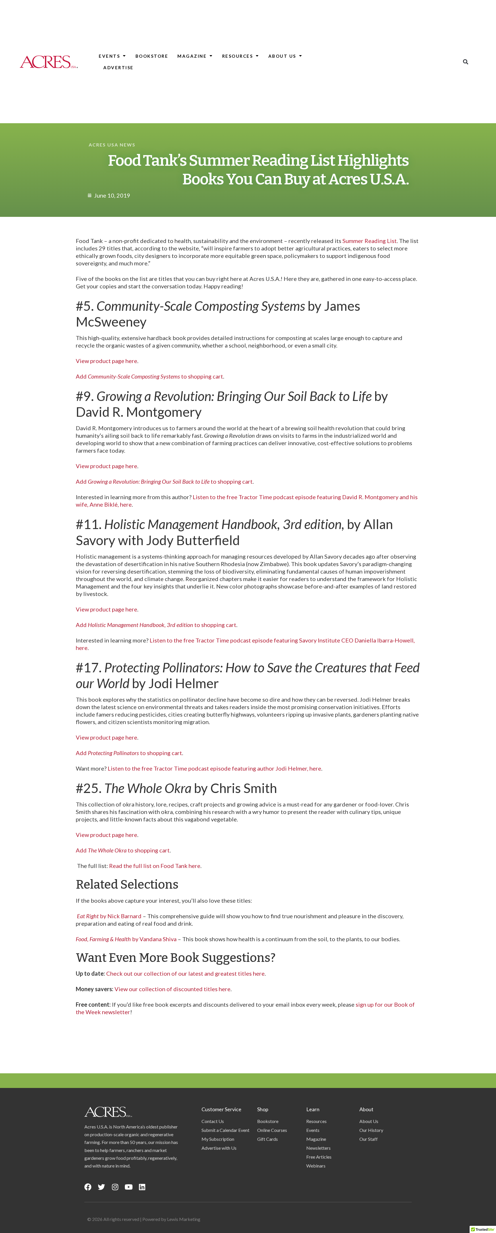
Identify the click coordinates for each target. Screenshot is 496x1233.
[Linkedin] (142, 1186)
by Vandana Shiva (126, 938)
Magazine (192, 56)
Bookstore (151, 56)
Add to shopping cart (149, 376)
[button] (465, 61)
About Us (282, 56)
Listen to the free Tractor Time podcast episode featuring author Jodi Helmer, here (214, 768)
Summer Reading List (369, 240)
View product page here (106, 360)
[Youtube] (128, 1186)
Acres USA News (112, 144)
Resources (237, 56)
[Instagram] (115, 1186)
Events (109, 56)
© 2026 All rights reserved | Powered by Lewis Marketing (143, 1219)
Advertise (118, 67)
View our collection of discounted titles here (172, 988)
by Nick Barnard (109, 915)
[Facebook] (88, 1186)
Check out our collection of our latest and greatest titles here (185, 973)
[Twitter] (101, 1186)
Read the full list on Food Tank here (154, 865)
